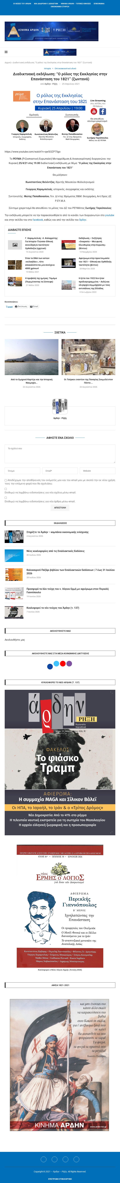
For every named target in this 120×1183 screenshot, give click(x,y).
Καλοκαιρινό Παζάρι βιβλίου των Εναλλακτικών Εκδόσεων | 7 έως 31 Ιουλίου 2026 (71, 571)
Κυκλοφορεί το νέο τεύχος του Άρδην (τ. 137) (53, 607)
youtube (109, 215)
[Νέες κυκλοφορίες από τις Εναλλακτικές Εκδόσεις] (14, 555)
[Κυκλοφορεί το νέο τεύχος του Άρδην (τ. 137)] (14, 612)
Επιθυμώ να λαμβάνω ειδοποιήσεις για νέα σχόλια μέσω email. (40, 492)
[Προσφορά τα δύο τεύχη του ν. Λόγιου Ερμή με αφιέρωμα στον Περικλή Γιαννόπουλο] (14, 593)
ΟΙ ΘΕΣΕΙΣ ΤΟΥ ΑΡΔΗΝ (22, 4)
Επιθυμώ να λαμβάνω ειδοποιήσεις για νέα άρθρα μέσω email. (40, 501)
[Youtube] (65, 1159)
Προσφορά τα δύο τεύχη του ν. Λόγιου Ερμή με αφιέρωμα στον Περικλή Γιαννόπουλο (68, 590)
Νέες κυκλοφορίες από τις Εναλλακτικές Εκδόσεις (56, 551)
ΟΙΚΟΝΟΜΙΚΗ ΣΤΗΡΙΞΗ (60, 7)
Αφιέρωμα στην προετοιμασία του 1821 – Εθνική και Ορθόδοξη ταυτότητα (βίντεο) (95, 261)
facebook (38, 219)
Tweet (9, 306)
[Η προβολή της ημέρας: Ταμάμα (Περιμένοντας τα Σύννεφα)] (15, 281)
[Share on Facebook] (57, 321)
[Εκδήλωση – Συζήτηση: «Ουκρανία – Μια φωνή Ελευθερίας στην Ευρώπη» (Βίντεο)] (69, 245)
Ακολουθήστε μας (15, 639)
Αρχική (8, 62)
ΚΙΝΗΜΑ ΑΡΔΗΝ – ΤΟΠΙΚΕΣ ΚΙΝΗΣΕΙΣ (76, 4)
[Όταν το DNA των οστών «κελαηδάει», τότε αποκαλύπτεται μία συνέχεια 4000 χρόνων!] (15, 265)
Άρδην (82, 219)
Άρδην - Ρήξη (51, 84)
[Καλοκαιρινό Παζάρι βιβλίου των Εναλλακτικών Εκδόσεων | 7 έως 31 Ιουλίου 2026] (14, 574)
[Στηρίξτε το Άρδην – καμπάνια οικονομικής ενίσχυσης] (14, 536)
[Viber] (76, 1159)
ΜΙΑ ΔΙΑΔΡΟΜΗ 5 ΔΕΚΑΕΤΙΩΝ (46, 4)
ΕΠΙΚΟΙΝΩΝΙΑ (99, 4)
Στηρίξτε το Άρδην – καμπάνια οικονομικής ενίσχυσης (58, 532)
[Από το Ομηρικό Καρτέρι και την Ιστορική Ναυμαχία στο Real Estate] (31, 357)
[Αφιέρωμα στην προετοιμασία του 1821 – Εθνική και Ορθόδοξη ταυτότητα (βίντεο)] (69, 263)
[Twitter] (54, 1159)
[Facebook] (56, 11)
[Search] (113, 52)
